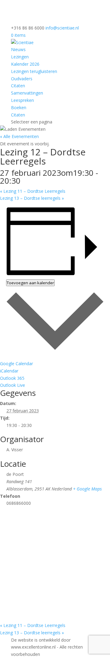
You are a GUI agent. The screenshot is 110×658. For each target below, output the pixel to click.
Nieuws (18, 49)
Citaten (18, 85)
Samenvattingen (27, 93)
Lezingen (20, 57)
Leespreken (22, 100)
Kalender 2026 (25, 64)
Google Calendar (16, 363)
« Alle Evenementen (19, 136)
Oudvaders (21, 78)
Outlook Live (12, 385)
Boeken (18, 107)
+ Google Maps (87, 489)
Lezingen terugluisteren (34, 71)
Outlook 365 (12, 378)
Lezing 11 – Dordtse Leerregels (32, 191)
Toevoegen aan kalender (30, 283)
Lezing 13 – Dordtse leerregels (32, 198)
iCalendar (9, 371)
